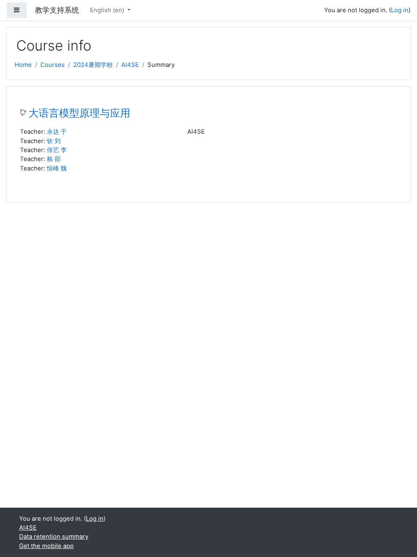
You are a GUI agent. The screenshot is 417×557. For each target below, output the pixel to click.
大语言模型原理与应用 (79, 113)
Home (23, 65)
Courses (52, 65)
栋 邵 (54, 159)
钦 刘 (54, 141)
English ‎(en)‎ (108, 10)
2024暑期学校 (93, 65)
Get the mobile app (46, 546)
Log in (399, 10)
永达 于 (57, 131)
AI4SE (130, 65)
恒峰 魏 (57, 168)
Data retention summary (53, 536)
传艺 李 (57, 150)
